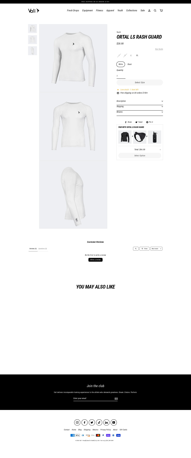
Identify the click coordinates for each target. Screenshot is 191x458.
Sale (143, 10)
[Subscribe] (116, 398)
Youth (120, 10)
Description (121, 101)
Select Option (139, 155)
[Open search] (136, 249)
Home (74, 430)
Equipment (87, 10)
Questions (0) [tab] (42, 248)
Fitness (99, 10)
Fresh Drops (73, 10)
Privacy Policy (105, 430)
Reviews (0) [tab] (33, 248)
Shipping (120, 106)
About (115, 430)
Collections (131, 10)
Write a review (95, 260)
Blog (80, 430)
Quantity (120, 70)
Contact (67, 430)
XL (137, 55)
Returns (120, 112)
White (121, 64)
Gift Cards (123, 430)
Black (130, 64)
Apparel (110, 10)
